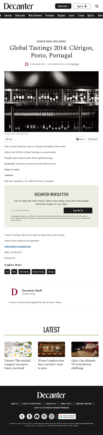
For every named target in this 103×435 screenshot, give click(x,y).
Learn (71, 15)
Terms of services (36, 216)
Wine (14, 271)
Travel (81, 15)
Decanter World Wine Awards (51, 41)
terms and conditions (83, 403)
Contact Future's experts (32, 403)
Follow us (82, 139)
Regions (62, 15)
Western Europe (38, 271)
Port (7, 271)
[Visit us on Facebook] (29, 416)
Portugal (51, 271)
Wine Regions (24, 271)
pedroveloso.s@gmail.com (17, 246)
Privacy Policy (66, 403)
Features (75, 64)
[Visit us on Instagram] (51, 416)
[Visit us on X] (22, 416)
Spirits (90, 15)
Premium (49, 15)
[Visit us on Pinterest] (44, 416)
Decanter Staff (38, 64)
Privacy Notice (71, 216)
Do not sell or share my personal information (51, 407)
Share (10, 139)
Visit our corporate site (84, 423)
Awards (8, 15)
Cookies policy (51, 403)
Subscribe (62, 6)
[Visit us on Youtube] (37, 416)
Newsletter (94, 139)
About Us (14, 403)
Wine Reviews (35, 15)
